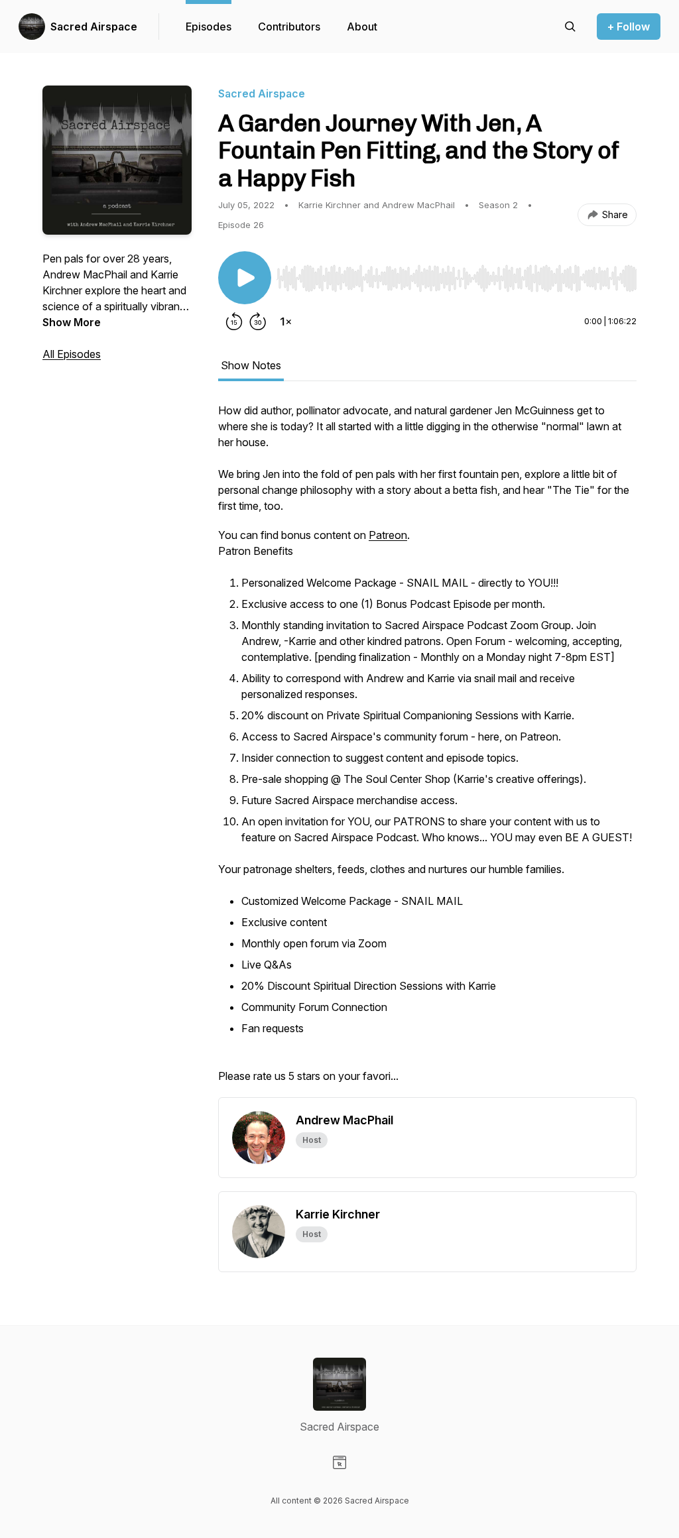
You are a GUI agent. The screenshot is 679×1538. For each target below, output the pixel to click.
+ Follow (628, 26)
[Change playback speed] (286, 321)
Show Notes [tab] (251, 365)
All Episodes (71, 354)
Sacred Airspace (93, 26)
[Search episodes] (570, 26)
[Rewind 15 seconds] (234, 321)
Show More (71, 322)
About (362, 26)
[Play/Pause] (244, 277)
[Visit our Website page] (339, 1462)
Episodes (208, 26)
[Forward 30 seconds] (258, 321)
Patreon (388, 535)
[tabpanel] (427, 749)
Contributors (289, 26)
